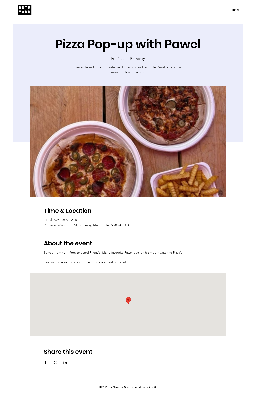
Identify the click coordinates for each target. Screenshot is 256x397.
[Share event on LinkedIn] (65, 362)
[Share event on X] (55, 362)
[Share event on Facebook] (46, 362)
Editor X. (151, 387)
